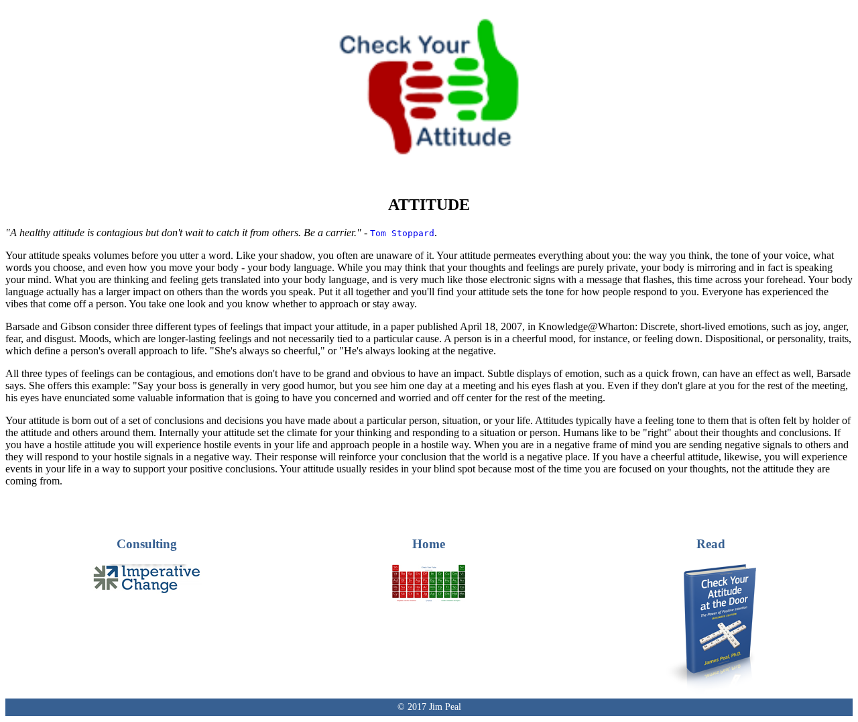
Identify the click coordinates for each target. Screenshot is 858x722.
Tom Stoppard (402, 233)
